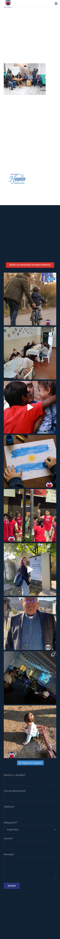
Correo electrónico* (15, 790)
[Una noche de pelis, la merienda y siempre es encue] (30, 677)
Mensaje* (9, 854)
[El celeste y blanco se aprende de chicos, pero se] (30, 461)
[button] (56, 3)
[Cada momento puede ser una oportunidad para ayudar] (30, 407)
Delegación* (11, 822)
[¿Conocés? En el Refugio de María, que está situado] (30, 353)
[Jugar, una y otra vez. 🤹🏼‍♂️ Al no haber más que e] (30, 731)
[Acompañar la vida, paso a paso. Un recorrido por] (30, 569)
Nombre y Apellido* (15, 775)
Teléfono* (9, 806)
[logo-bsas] (30, 179)
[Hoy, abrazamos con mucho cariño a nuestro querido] (30, 623)
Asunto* (8, 838)
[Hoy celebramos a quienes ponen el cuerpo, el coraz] (30, 515)
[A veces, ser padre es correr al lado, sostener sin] (30, 299)
